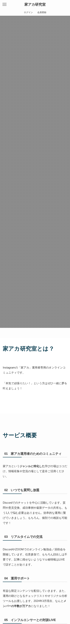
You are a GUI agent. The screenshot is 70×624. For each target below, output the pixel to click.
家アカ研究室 (35, 4)
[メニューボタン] (4, 4)
